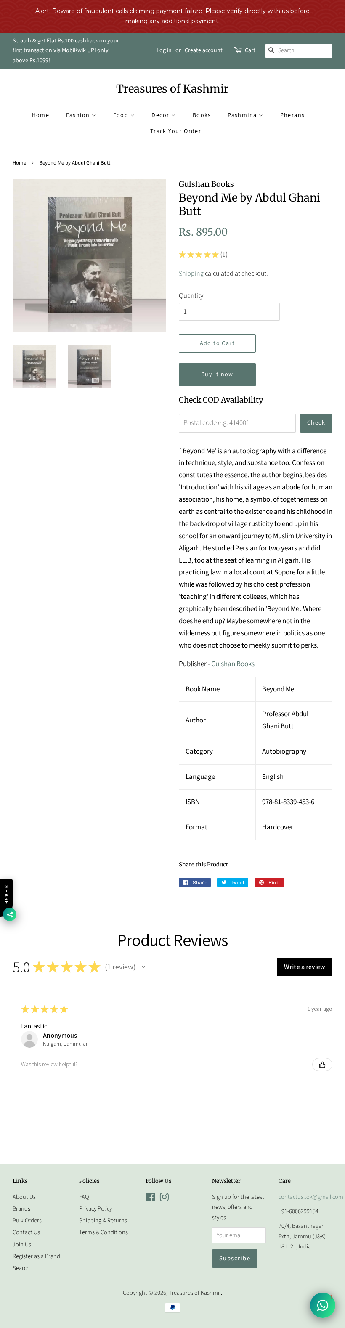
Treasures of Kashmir (172, 88)
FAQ (84, 1197)
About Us (24, 1197)
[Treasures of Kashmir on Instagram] (164, 1199)
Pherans (292, 115)
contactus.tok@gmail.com (311, 1197)
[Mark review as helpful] (322, 1064)
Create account (204, 50)
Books (202, 115)
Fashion (79, 115)
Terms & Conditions (103, 1232)
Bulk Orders (27, 1220)
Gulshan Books (233, 664)
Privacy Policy (95, 1208)
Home (41, 115)
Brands (21, 1208)
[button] (143, 967)
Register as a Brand (36, 1256)
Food (121, 115)
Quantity (191, 296)
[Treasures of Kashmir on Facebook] (150, 1199)
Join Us (22, 1244)
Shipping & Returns (103, 1220)
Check (316, 423)
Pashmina (243, 115)
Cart (250, 50)
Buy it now (217, 374)
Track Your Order (175, 131)
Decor (161, 115)
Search (21, 1268)
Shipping (191, 273)
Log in (164, 50)
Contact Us (26, 1232)
